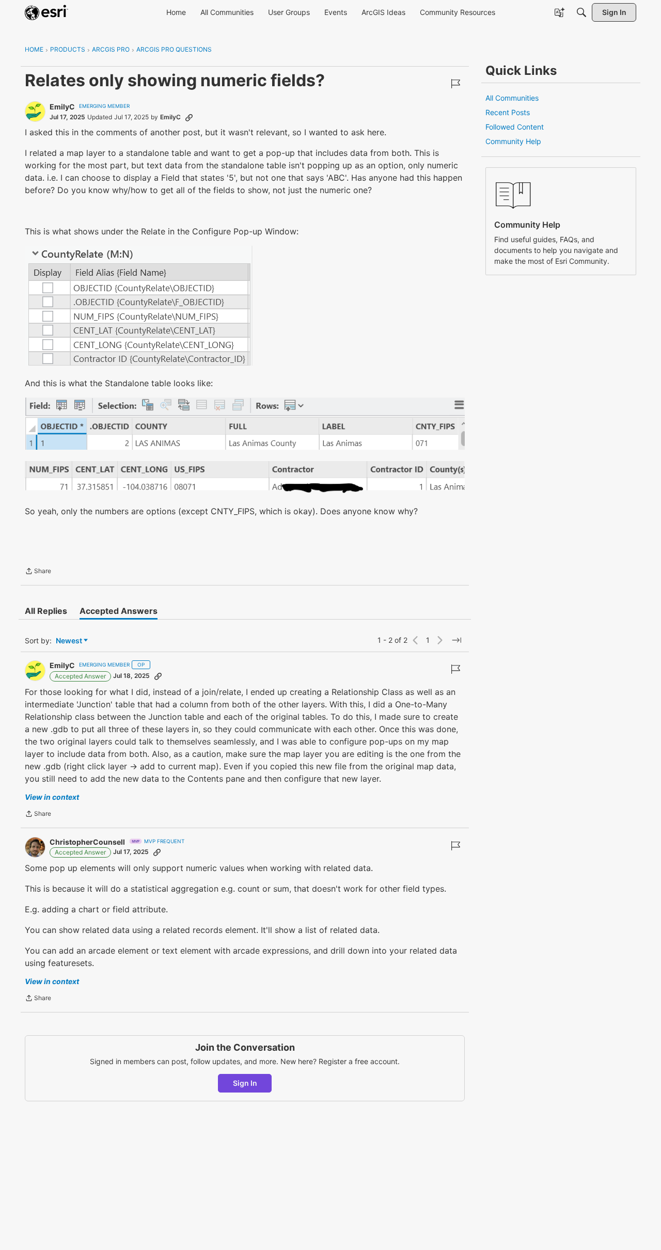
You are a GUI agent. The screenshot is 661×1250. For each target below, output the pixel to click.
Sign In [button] (245, 1083)
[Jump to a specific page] (456, 640)
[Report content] (455, 83)
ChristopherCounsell (87, 841)
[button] (139, 306)
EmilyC (62, 106)
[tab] (46, 611)
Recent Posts (507, 112)
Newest (69, 641)
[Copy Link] (189, 117)
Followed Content (514, 126)
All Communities (512, 97)
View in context (52, 797)
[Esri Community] (46, 12)
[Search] (581, 12)
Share (38, 572)
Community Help (513, 141)
